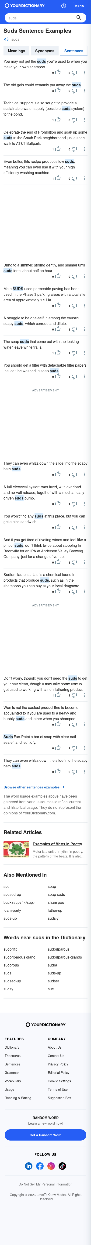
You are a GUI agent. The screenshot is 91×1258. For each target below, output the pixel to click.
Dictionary (12, 1047)
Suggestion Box (59, 1097)
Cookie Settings (59, 1081)
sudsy (8, 989)
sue (51, 989)
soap (52, 886)
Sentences (73, 50)
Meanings (16, 50)
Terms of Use (58, 1089)
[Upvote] (58, 73)
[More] (85, 72)
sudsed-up (12, 894)
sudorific (11, 949)
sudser (53, 981)
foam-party (12, 910)
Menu (79, 6)
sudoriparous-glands (65, 957)
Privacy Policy (58, 1064)
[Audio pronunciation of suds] (6, 39)
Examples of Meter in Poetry (57, 843)
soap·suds (56, 894)
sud (7, 886)
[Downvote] (74, 73)
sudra (52, 965)
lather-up (55, 910)
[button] (63, 6)
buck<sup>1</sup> (19, 902)
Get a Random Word (46, 1135)
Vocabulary (13, 1081)
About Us (54, 1047)
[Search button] (79, 18)
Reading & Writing (18, 1097)
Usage (9, 1089)
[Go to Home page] (25, 5)
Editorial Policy (58, 1072)
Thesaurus (13, 1055)
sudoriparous (59, 949)
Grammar (12, 1072)
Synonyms (44, 50)
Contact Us (56, 1055)
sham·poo (56, 902)
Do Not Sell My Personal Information (45, 1184)
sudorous (11, 965)
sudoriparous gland (19, 957)
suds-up (10, 918)
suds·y (53, 918)
